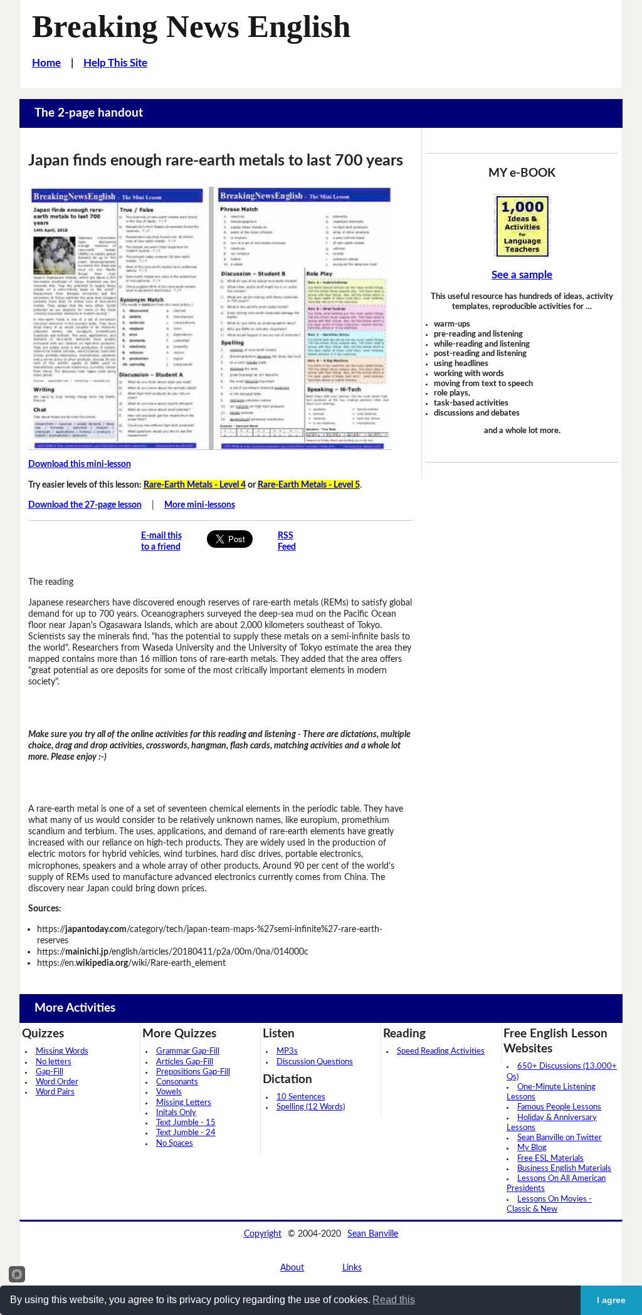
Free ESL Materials (550, 1159)
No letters (53, 1062)
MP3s (287, 1051)
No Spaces (174, 1143)
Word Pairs (55, 1092)
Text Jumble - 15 (186, 1123)
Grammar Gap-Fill (187, 1051)
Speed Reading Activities (441, 1051)
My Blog (532, 1148)
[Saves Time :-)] (522, 225)
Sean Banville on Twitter (559, 1138)
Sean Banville (372, 1234)
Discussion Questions (314, 1062)
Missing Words (62, 1051)
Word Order (57, 1082)
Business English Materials (564, 1169)
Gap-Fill (49, 1072)
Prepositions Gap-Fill (193, 1072)
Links (352, 1267)
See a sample (522, 275)
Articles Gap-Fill (184, 1062)
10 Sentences (300, 1097)
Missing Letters (183, 1103)
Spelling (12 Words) (310, 1107)
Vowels (169, 1092)
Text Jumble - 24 (186, 1133)
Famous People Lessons (559, 1107)
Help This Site (115, 63)
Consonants (177, 1082)
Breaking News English (191, 26)
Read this (393, 1299)
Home (46, 63)
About (292, 1267)
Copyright (263, 1234)
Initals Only (176, 1113)
